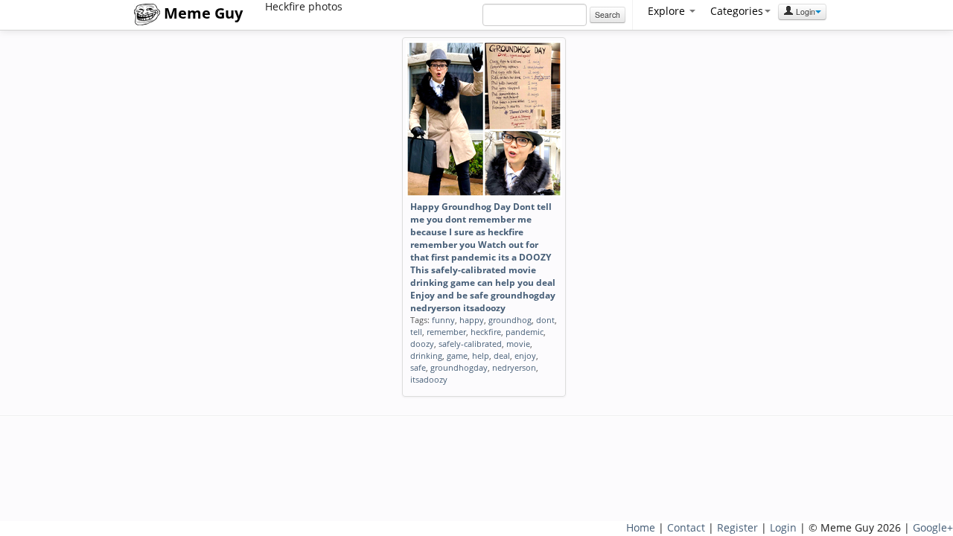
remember (446, 331)
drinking (426, 355)
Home (640, 527)
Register (737, 527)
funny (443, 319)
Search (607, 14)
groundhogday (459, 367)
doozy (422, 343)
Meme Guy (201, 13)
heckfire (486, 331)
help (480, 355)
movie (518, 343)
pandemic (525, 331)
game (457, 355)
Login (804, 11)
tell (416, 331)
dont (545, 319)
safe (418, 367)
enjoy (525, 355)
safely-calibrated (470, 343)
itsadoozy (428, 379)
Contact (686, 527)
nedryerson (514, 367)
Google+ (933, 527)
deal (502, 355)
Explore (668, 11)
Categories (736, 11)
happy (471, 319)
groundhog (510, 319)
